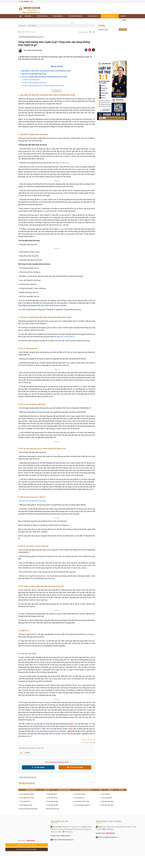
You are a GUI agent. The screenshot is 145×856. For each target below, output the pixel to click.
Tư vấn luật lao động (79, 794)
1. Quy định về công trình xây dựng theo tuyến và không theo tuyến (45, 71)
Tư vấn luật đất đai (24, 801)
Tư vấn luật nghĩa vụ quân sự (81, 805)
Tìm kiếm (123, 29)
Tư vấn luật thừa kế (106, 797)
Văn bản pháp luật (31, 790)
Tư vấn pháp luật (109, 16)
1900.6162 (71, 731)
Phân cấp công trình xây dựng (28, 777)
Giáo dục (46, 790)
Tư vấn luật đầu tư (51, 794)
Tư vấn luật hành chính (25, 805)
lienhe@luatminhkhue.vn (66, 839)
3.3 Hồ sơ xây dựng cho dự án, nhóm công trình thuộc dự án (43, 85)
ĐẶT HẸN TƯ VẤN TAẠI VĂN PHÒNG (26, 849)
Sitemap (110, 790)
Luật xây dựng (63, 163)
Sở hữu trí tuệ (42, 16)
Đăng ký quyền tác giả (52, 808)
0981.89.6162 (110, 833)
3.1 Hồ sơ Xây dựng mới (30, 80)
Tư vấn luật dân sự (78, 797)
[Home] (20, 16)
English (124, 20)
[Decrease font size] (90, 32)
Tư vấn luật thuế (105, 794)
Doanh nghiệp (58, 16)
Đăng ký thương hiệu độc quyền (28, 808)
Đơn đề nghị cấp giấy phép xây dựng (33, 501)
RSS (31, 1)
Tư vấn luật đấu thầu (52, 805)
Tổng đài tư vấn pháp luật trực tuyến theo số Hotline (46, 731)
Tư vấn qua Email (76, 767)
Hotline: (24, 1)
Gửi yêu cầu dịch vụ (86, 790)
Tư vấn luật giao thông (107, 801)
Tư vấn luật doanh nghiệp (26, 794)
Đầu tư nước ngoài (75, 16)
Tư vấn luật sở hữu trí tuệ (26, 797)
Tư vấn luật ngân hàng (107, 805)
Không (27, 752)
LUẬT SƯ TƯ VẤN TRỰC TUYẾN (27, 845)
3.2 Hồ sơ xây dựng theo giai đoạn (34, 82)
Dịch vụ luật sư (93, 16)
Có (21, 752)
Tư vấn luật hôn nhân (52, 801)
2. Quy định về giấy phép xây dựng (33, 74)
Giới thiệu (28, 16)
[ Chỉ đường (67, 832)
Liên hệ (121, 790)
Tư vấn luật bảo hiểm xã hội (81, 801)
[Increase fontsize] (93, 32)
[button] (93, 49)
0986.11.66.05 (65, 836)
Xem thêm (56, 91)
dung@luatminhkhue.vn (110, 837)
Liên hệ (123, 16)
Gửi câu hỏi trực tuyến (64, 790)
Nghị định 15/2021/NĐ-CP (66, 336)
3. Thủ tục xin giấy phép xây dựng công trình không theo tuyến (43, 77)
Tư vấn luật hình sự (51, 797)
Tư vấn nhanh (39, 767)
